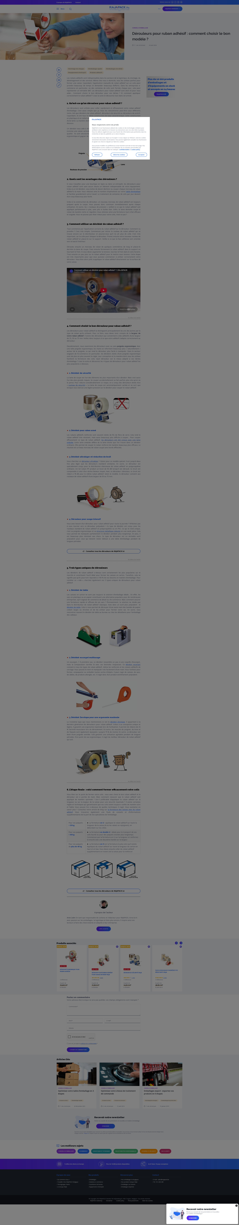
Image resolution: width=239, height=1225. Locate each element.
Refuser (97, 155)
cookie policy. (135, 149)
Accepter (141, 155)
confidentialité (124, 149)
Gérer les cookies (119, 155)
